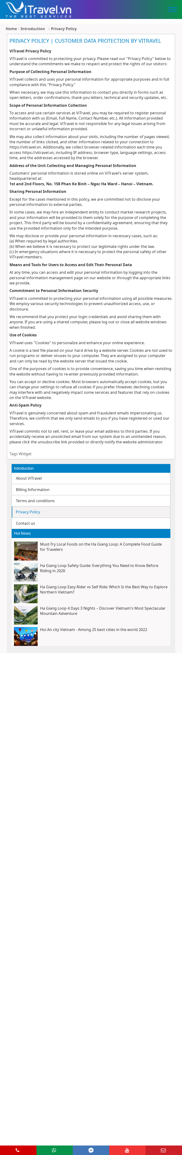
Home (11, 28)
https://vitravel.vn (25, 147)
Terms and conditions (35, 500)
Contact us (25, 523)
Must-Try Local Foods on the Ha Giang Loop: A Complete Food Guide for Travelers (101, 547)
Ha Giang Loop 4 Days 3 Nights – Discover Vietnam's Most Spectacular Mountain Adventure (103, 611)
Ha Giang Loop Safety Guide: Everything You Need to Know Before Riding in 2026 (99, 568)
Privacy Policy (64, 28)
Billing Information (33, 489)
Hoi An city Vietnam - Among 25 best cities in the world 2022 (93, 629)
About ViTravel (29, 478)
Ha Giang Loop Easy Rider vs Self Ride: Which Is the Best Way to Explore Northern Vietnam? (104, 589)
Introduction (33, 28)
